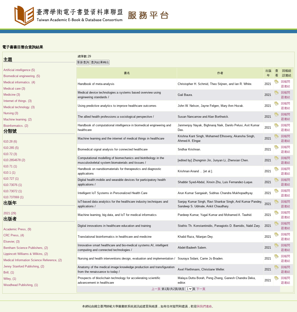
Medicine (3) (11, 94)
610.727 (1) (11, 178)
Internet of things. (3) (17, 101)
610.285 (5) (11, 148)
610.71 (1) (10, 166)
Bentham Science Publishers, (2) (25, 248)
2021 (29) (9, 213)
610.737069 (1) (13, 197)
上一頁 (156, 289)
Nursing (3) (10, 113)
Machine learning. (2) (17, 119)
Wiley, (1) (9, 278)
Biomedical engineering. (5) (21, 76)
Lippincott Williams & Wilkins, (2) (25, 254)
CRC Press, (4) (13, 235)
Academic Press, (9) (17, 229)
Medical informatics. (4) (19, 82)
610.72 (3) (10, 154)
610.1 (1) (9, 172)
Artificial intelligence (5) (19, 70)
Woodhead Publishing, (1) (20, 285)
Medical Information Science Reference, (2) (32, 260)
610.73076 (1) (12, 185)
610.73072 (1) (12, 191)
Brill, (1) (8, 272)
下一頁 (200, 289)
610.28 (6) (10, 141)
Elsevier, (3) (11, 241)
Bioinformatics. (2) (15, 125)
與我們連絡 (204, 306)
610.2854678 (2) (14, 160)
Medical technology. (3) (19, 107)
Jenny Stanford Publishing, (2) (23, 266)
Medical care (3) (14, 88)
